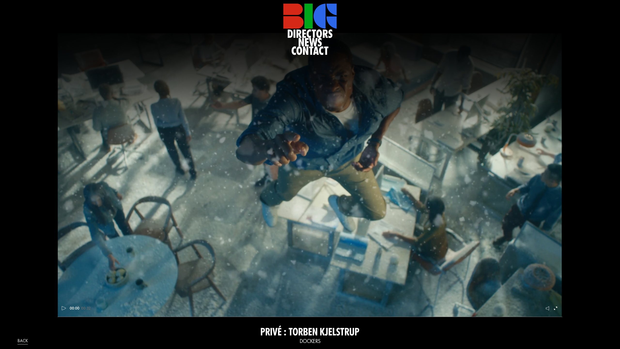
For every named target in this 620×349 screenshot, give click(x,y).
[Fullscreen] (556, 308)
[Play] (64, 308)
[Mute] (548, 308)
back (22, 341)
